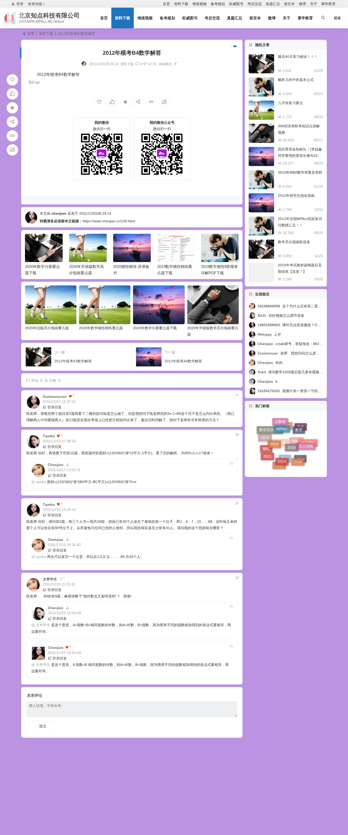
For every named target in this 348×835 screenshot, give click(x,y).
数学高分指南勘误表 (294, 242)
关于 (313, 4)
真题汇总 (273, 4)
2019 (265, 435)
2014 (282, 450)
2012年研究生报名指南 (296, 196)
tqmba (41, 482)
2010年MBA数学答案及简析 (300, 172)
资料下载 (181, 4)
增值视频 (199, 4)
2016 (298, 454)
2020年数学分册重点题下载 (155, 328)
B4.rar (34, 82)
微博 (302, 4)
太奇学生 (43, 625)
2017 (279, 463)
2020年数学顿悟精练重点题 (101, 328)
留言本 (289, 4)
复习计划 (279, 456)
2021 (267, 451)
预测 (286, 438)
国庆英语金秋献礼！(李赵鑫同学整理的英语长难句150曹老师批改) (300, 155)
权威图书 (236, 4)
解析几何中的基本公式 (296, 80)
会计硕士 (308, 447)
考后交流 (254, 4)
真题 (300, 432)
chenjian (58, 213)
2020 (274, 432)
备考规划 (218, 4)
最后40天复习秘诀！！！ (298, 56)
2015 (292, 434)
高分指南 (306, 439)
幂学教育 (328, 4)
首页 (166, 4)
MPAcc (282, 422)
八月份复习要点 (290, 103)
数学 (298, 425)
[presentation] (209, 242)
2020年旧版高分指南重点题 (47, 328)
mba (300, 462)
